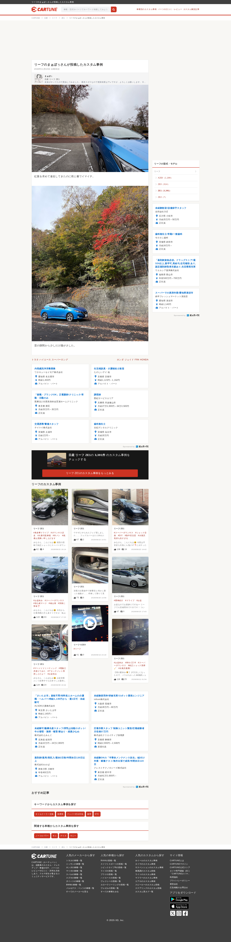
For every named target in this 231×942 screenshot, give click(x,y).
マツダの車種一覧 (74, 871)
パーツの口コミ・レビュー (170, 9)
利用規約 (174, 877)
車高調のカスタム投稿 (145, 871)
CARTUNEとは (177, 860)
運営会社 (174, 884)
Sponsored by (129, 446)
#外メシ (56, 535)
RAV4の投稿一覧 (108, 860)
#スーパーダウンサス (123, 533)
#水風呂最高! (124, 668)
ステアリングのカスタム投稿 (148, 888)
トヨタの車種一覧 (74, 860)
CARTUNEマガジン (179, 864)
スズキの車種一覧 (74, 878)
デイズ (63, 836)
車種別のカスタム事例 (147, 9)
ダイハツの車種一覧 (75, 881)
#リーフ (77, 649)
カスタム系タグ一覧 (144, 892)
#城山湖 (52, 603)
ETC (97, 814)
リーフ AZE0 (80, 645)
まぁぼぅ (49, 76)
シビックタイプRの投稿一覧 (113, 867)
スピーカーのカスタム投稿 (147, 885)
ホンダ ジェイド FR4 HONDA (132, 359)
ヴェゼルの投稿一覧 (110, 888)
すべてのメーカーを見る (77, 892)
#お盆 (139, 600)
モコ (55, 836)
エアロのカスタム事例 (145, 881)
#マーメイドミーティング (45, 668)
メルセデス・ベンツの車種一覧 (80, 888)
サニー (73, 836)
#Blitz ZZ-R (130, 663)
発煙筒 (60, 814)
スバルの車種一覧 (74, 874)
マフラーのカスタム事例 (146, 878)
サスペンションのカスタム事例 (149, 867)
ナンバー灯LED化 (75, 814)
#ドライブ (130, 600)
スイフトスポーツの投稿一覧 (114, 864)
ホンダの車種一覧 (74, 867)
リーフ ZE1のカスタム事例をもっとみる (90, 473)
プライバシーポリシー (180, 881)
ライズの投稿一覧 (109, 871)
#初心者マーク (40, 603)
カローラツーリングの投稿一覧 (115, 885)
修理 (89, 814)
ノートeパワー (42, 836)
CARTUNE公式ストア (180, 867)
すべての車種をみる (110, 892)
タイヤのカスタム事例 (145, 864)
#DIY (120, 535)
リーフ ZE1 (38, 529)
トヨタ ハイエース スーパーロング (50, 359)
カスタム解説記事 (191, 9)
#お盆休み (38, 600)
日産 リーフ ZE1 (52, 79)
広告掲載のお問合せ (179, 887)
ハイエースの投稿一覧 (111, 878)
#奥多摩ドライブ (41, 533)
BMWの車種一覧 (73, 885)
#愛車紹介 (118, 600)
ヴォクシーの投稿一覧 (111, 881)
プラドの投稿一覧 (109, 874)
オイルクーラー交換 (45, 814)
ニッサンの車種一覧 (75, 864)
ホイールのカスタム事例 (146, 860)
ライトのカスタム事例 (145, 874)
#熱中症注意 (130, 535)
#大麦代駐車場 (44, 535)
